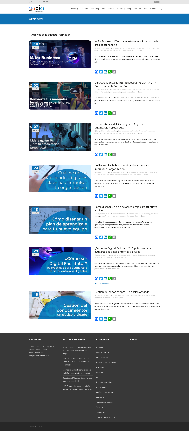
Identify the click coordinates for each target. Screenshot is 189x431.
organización (122, 216)
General (121, 295)
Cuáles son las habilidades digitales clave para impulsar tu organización (121, 167)
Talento (99, 407)
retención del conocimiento (102, 298)
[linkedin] (158, 3)
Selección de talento (104, 402)
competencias (153, 172)
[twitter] (155, 3)
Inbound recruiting (104, 382)
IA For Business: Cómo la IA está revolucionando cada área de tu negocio (126, 43)
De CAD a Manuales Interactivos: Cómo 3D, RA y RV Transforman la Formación (125, 84)
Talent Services (108, 9)
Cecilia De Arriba (121, 257)
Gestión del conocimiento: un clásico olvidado (121, 292)
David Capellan (118, 298)
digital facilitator (138, 255)
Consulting (95, 9)
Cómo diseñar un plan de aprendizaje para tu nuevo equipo (125, 208)
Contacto (137, 9)
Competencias (113, 172)
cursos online (119, 175)
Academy (84, 9)
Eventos (153, 9)
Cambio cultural (117, 48)
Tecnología (100, 412)
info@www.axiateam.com (39, 356)
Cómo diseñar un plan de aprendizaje (139, 214)
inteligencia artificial (115, 51)
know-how (152, 295)
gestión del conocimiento (141, 295)
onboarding (115, 216)
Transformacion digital (105, 417)
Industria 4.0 (101, 387)
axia (140, 51)
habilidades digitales (135, 175)
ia (108, 51)
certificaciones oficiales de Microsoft (138, 172)
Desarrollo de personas (129, 48)
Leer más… (98, 66)
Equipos (102, 216)
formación (105, 51)
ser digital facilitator (106, 257)
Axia (145, 9)
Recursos (147, 48)
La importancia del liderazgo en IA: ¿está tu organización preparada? (120, 125)
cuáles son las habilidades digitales (104, 175)
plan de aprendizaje (132, 216)
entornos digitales (149, 255)
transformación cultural (128, 51)
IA (143, 48)
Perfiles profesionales (105, 392)
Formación (140, 48)
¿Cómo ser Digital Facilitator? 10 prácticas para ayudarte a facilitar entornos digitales (122, 249)
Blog (129, 9)
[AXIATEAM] (34, 8)
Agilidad (99, 347)
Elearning (121, 9)
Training (74, 9)
